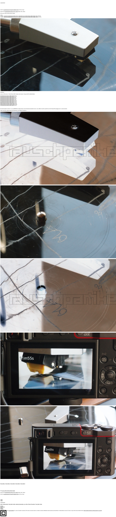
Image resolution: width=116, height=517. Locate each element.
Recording (33, 504)
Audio (1, 504)
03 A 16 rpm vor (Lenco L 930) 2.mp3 (7, 97)
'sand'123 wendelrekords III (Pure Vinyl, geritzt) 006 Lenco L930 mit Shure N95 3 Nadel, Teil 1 (21, 16)
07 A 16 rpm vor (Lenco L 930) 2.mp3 (7, 101)
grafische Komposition (20, 504)
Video (41, 504)
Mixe (27, 504)
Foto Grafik (11, 504)
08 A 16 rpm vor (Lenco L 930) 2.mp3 (7, 102)
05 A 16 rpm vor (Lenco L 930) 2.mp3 (7, 99)
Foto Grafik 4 (17, 483)
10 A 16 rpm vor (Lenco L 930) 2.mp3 (7, 105)
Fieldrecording (5, 504)
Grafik (14, 504)
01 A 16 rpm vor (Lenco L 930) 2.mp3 (7, 95)
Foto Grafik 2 (7, 483)
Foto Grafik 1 (2, 483)
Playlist (29, 504)
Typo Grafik (37, 504)
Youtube (1, 508)
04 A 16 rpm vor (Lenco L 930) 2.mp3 (7, 98)
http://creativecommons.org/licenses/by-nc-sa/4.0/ (93, 510)
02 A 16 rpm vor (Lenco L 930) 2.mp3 (7, 96)
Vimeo (1, 507)
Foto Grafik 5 (22, 483)
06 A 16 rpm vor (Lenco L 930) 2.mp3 (7, 100)
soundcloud (2, 506)
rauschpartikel (11, 510)
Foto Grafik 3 (12, 483)
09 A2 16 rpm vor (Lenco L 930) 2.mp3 (7, 104)
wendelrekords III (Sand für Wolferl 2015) (11, 9)
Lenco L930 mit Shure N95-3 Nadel (8, 490)
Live (25, 504)
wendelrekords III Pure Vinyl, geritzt (11, 11)
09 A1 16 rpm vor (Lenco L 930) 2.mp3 (7, 103)
